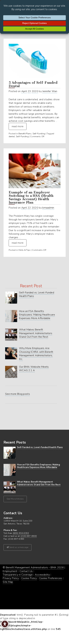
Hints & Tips (24, 250)
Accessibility (42, 574)
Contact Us (26, 571)
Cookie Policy (29, 578)
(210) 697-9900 (29, 536)
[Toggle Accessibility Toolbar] (5, 624)
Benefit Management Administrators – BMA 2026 (35, 567)
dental (12, 136)
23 (29, 91)
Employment (10, 571)
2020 (35, 91)
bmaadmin (48, 207)
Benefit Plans (24, 133)
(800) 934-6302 (21, 533)
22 (29, 207)
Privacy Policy (11, 578)
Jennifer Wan (49, 91)
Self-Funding (39, 133)
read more (18, 126)
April (24, 91)
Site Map (8, 582)
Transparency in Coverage (18, 574)
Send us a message (18, 547)
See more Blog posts (17, 394)
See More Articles (15, 498)
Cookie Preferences (50, 578)
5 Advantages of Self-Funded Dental (33, 84)
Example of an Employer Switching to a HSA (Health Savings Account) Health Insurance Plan (31, 197)
